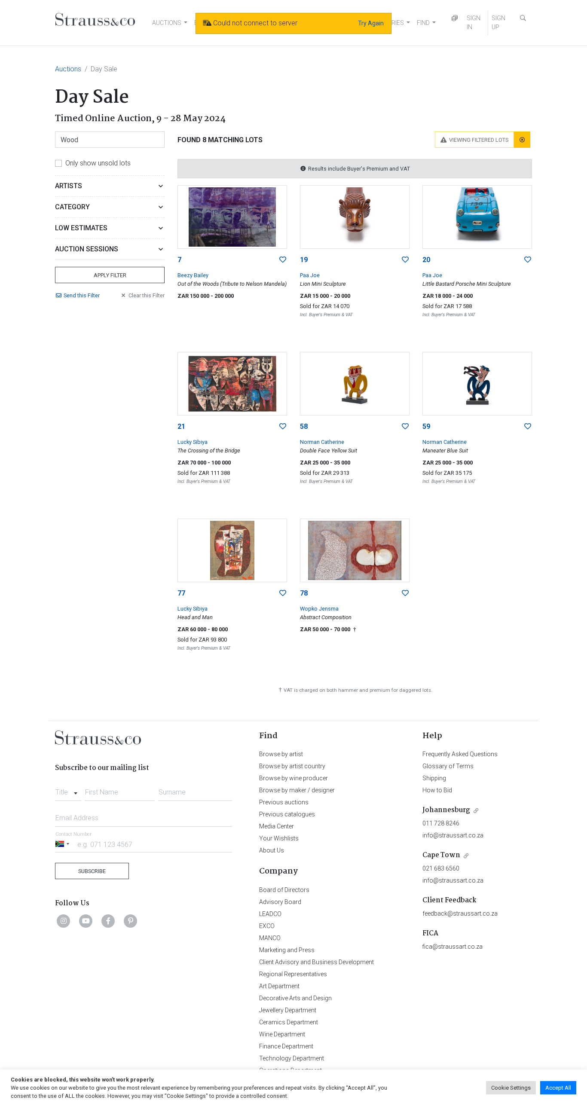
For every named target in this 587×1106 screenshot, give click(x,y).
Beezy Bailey (192, 275)
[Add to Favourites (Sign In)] (282, 260)
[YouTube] (86, 921)
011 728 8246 (440, 823)
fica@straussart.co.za (452, 946)
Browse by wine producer (293, 778)
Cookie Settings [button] (511, 1088)
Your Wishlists (279, 838)
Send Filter (82, 295)
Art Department (279, 986)
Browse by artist (281, 754)
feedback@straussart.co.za (460, 913)
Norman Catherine (322, 442)
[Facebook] (108, 921)
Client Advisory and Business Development (316, 962)
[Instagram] (63, 921)
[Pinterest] (130, 921)
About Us (271, 850)
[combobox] (68, 790)
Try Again (371, 23)
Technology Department (291, 1058)
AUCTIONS (166, 22)
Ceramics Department (288, 1022)
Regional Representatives (293, 974)
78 (304, 593)
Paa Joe (310, 275)
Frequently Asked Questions (460, 754)
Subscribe (92, 871)
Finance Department (286, 1046)
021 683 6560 (440, 868)
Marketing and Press (287, 950)
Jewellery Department (287, 1010)
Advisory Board (280, 901)
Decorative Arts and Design (295, 998)
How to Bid (437, 790)
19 (304, 260)
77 (181, 593)
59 (426, 426)
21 (181, 426)
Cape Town (441, 855)
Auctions (68, 69)
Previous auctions (284, 802)
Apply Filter (110, 275)
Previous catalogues (287, 814)
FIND (423, 22)
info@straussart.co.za (452, 835)
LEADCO (270, 913)
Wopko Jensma (319, 608)
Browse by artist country (292, 766)
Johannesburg (446, 810)
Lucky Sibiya (192, 442)
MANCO (270, 938)
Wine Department (282, 1034)
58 (304, 426)
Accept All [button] (558, 1088)
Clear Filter (146, 295)
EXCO (267, 926)
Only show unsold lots (98, 163)
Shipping (434, 778)
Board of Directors (284, 889)
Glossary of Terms (448, 766)
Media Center (276, 826)
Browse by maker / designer (297, 790)
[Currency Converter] (454, 18)
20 (426, 260)
